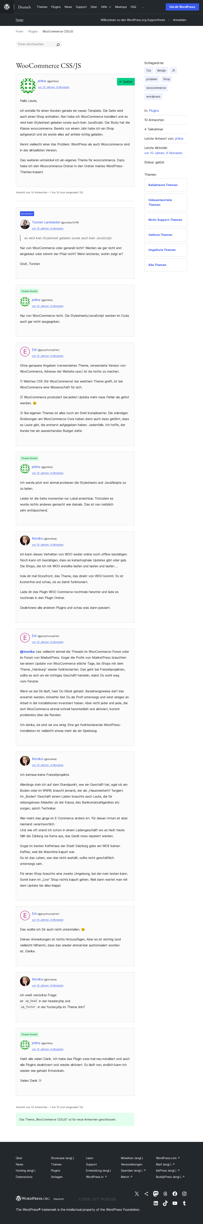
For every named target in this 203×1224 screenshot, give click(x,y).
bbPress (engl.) (168, 1170)
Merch (127, 1176)
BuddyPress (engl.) (170, 1176)
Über (19, 1158)
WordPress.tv (96, 1176)
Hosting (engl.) (25, 1170)
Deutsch (59, 1198)
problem (151, 79)
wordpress (153, 96)
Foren (19, 20)
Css (148, 70)
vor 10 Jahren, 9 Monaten (53, 87)
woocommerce (156, 87)
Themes (56, 1164)
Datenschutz (24, 1176)
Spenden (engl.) (133, 1170)
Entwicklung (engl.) (98, 1170)
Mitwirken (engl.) (132, 1158)
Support (91, 1164)
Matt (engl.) (165, 1164)
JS (173, 70)
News (19, 1164)
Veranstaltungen (131, 1164)
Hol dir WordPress (182, 7)
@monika (27, 652)
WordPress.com (168, 1158)
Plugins (33, 31)
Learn (89, 1158)
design (161, 70)
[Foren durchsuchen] (58, 44)
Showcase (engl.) (62, 1158)
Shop (166, 79)
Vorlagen (57, 1176)
